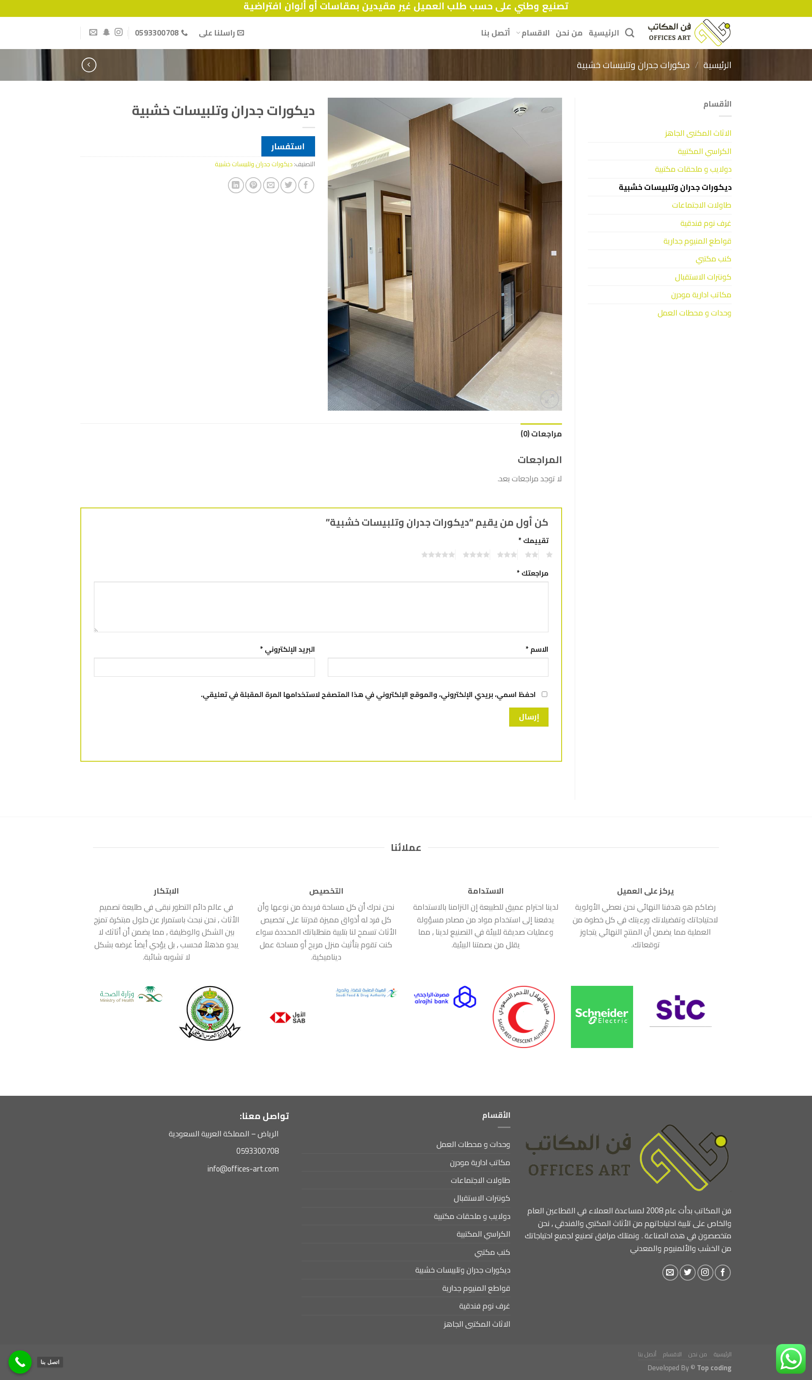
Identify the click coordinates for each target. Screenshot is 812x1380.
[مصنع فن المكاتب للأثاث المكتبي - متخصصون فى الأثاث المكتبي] (689, 33)
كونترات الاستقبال (703, 276)
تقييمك (533, 540)
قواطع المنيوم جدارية (698, 240)
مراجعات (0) (541, 433)
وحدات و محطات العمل (695, 312)
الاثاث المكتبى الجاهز (698, 133)
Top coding (714, 1367)
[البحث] (629, 32)
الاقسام (535, 32)
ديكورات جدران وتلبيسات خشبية (633, 64)
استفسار (288, 146)
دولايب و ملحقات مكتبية (693, 169)
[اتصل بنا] (20, 1362)
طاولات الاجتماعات (702, 205)
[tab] (541, 433)
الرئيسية (604, 32)
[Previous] (696, 997)
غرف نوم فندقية (706, 223)
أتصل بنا (495, 32)
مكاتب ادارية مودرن (701, 294)
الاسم (537, 649)
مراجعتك (533, 573)
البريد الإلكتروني (287, 649)
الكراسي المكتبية (705, 151)
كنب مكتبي (714, 258)
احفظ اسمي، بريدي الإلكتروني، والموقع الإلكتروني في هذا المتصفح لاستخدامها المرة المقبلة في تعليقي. (368, 694)
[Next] (109, 997)
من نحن (569, 32)
